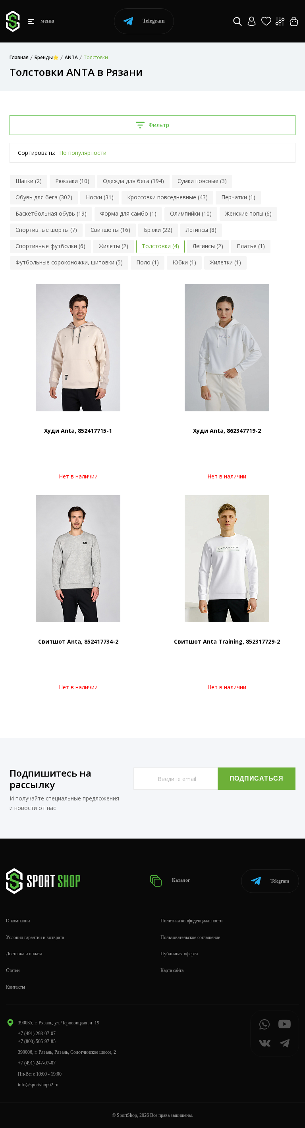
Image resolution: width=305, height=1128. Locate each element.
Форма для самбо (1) (128, 213)
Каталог (180, 880)
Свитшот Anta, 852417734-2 (78, 641)
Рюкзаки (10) (72, 181)
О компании (18, 921)
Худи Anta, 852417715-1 (78, 430)
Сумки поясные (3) (202, 181)
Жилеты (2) (113, 246)
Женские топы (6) (248, 213)
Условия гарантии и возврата (35, 937)
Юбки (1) (184, 262)
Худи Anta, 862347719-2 (227, 430)
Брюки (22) (158, 229)
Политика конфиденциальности (191, 921)
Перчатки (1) (238, 197)
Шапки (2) (28, 181)
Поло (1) (147, 262)
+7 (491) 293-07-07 (37, 1033)
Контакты (15, 987)
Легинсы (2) (208, 246)
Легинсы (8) (201, 229)
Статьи (12, 970)
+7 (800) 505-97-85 (37, 1041)
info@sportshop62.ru (38, 1085)
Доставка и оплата (24, 953)
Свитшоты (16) (110, 229)
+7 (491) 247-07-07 (37, 1063)
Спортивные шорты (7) (46, 229)
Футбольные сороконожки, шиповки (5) (69, 262)
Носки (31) (100, 197)
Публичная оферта (179, 953)
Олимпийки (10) (191, 213)
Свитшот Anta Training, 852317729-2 (227, 641)
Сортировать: (36, 152)
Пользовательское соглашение (190, 937)
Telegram (154, 21)
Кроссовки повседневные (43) (167, 197)
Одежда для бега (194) (133, 181)
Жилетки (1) (225, 262)
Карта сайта (171, 970)
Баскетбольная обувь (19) (51, 213)
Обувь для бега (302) (43, 197)
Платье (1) (251, 246)
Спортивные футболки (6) (50, 246)
